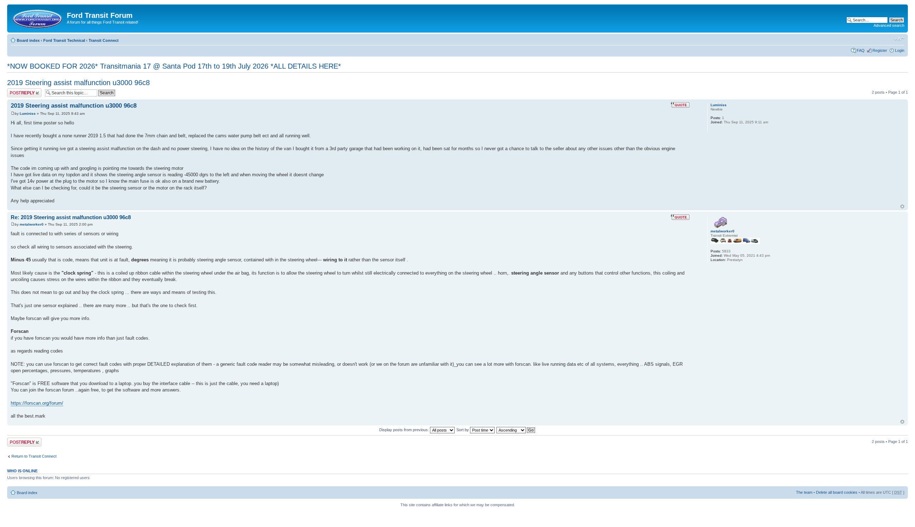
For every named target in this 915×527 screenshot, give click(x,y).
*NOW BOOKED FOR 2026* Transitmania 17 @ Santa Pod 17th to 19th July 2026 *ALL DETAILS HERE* (174, 66)
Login (899, 50)
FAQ (861, 50)
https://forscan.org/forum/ (37, 403)
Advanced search (889, 25)
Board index (28, 40)
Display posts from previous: (404, 430)
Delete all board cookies (836, 492)
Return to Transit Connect (33, 456)
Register (879, 50)
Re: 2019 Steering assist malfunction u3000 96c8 (71, 217)
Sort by (463, 430)
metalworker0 (32, 224)
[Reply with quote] (680, 104)
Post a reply (17, 90)
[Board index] (38, 17)
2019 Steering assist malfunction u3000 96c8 (78, 83)
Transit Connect (104, 40)
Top (902, 206)
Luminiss (28, 113)
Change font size (899, 39)
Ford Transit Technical (64, 40)
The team (804, 492)
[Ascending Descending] (516, 430)
